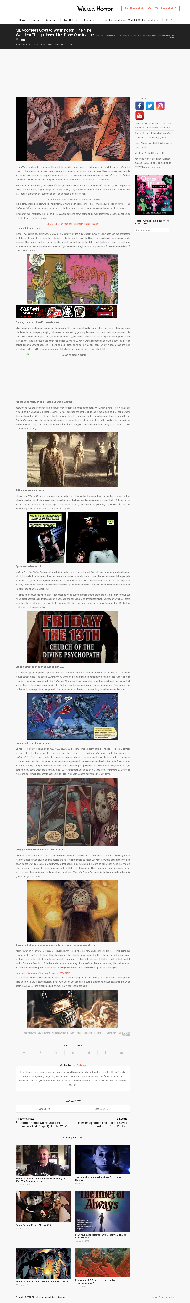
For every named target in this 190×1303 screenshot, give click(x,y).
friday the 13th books (51, 1033)
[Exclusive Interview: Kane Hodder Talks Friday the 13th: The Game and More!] (43, 1160)
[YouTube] (139, 115)
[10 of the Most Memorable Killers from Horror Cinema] (102, 1159)
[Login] (172, 20)
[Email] (121, 1052)
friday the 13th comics (71, 1033)
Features (89, 20)
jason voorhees (126, 1034)
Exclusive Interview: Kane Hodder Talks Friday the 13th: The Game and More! (41, 1180)
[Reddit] (89, 1052)
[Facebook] (40, 1052)
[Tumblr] (105, 1052)
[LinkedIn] (72, 1052)
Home (22, 20)
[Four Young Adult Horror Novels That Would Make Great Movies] (102, 1211)
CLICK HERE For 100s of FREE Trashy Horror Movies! (73, 224)
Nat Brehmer (23, 44)
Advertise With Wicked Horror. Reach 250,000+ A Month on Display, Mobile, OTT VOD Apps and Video (153, 162)
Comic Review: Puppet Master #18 (33, 1225)
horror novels (118, 1033)
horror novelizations (103, 1033)
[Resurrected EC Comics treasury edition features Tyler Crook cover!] (102, 1262)
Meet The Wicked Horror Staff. (149, 153)
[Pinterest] (56, 1052)
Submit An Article (166, 1297)
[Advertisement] (95, 70)
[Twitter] (24, 1052)
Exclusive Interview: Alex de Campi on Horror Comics (43, 1281)
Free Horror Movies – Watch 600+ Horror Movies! (150, 8)
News (36, 20)
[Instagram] (160, 105)
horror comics (88, 1033)
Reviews (50, 20)
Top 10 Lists (70, 20)
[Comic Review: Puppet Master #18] (43, 1206)
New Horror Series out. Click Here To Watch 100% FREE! (72, 199)
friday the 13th (34, 1033)
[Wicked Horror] (95, 8)
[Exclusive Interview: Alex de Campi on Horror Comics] (43, 1263)
